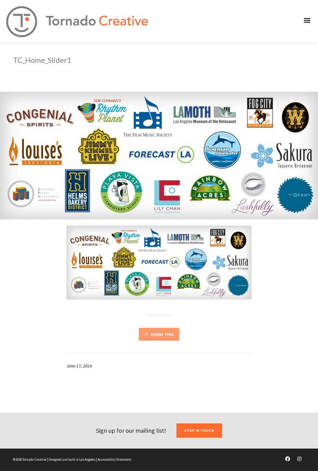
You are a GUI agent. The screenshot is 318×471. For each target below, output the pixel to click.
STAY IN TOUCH (199, 430)
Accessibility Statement (114, 459)
